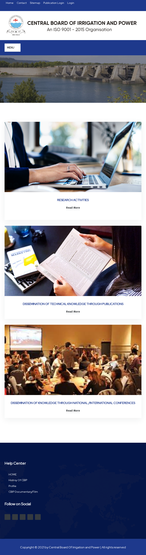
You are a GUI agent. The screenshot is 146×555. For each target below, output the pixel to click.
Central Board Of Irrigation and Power (74, 547)
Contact (22, 3)
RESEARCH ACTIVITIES (73, 200)
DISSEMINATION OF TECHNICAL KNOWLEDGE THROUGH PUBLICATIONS (73, 304)
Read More (73, 207)
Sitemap (35, 3)
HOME (13, 474)
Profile (12, 486)
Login (70, 3)
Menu (11, 47)
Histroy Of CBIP (18, 480)
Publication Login (54, 3)
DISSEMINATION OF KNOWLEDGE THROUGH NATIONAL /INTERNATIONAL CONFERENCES (73, 403)
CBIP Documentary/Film (23, 492)
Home (10, 3)
